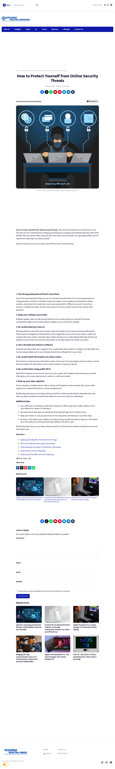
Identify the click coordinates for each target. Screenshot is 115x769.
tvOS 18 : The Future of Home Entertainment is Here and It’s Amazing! (84, 657)
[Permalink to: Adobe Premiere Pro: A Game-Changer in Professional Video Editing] (85, 486)
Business (55, 29)
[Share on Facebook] (42, 92)
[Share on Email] (55, 92)
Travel (44, 29)
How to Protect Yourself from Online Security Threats (57, 78)
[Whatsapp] (33, 467)
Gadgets (18, 29)
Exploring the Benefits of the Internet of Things (39, 439)
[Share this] (17, 467)
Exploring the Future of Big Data (33, 450)
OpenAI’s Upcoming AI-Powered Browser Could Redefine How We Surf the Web (29, 498)
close (44, 754)
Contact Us (79, 29)
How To (7, 29)
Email (18, 572)
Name (18, 563)
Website (19, 582)
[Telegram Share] (29, 467)
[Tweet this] (21, 467)
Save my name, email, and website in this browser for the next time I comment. (44, 591)
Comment (20, 538)
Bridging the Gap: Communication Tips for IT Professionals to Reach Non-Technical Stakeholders (27, 658)
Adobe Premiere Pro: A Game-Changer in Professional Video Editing (84, 498)
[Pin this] (25, 467)
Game (28, 29)
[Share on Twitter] (47, 92)
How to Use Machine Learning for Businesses (38, 443)
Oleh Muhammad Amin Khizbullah (28, 101)
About (45, 749)
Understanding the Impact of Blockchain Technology (41, 447)
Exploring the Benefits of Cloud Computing (37, 454)
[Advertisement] (73, 18)
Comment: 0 (93, 101)
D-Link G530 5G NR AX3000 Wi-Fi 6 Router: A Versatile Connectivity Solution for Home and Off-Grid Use (57, 499)
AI (36, 29)
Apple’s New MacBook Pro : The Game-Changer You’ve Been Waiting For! (57, 657)
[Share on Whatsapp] (51, 92)
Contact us (62, 749)
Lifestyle (66, 29)
